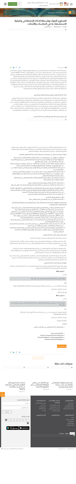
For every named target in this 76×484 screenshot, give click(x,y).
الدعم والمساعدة (41, 400)
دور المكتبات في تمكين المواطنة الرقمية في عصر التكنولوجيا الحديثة (40, 385)
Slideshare (9, 420)
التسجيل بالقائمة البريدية (41, 403)
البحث (46, 2)
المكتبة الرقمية (39, 2)
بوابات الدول (31, 2)
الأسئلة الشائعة (42, 408)
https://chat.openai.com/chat (21, 286)
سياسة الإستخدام (62, 448)
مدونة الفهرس (47, 26)
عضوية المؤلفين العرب (69, 406)
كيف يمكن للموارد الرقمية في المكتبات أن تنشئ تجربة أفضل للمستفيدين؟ (62, 385)
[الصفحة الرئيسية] (59, 4)
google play (12, 428)
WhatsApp (6, 420)
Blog (28, 423)
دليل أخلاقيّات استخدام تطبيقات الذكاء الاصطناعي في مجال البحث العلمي (37, 104)
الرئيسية (64, 26)
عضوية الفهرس (69, 400)
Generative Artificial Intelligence (54, 339)
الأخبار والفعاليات (57, 26)
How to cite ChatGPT (57, 333)
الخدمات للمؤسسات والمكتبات (54, 401)
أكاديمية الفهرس (41, 415)
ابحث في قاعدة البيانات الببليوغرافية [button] (57, 12)
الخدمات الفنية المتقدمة (55, 405)
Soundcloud (12, 420)
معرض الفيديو (71, 423)
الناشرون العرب (43, 5)
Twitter (25, 420)
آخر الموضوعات (62, 346)
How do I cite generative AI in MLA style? (52, 335)
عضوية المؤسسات (70, 405)
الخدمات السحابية (56, 410)
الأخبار (72, 417)
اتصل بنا (44, 410)
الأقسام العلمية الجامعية (68, 408)
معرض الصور (71, 421)
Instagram (18, 420)
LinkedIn (22, 420)
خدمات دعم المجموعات (55, 407)
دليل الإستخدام (42, 406)
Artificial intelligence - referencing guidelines (51, 337)
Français (61, 433)
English (67, 433)
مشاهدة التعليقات (38, 357)
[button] (19, 67)
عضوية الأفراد (71, 403)
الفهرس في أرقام (70, 419)
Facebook (28, 420)
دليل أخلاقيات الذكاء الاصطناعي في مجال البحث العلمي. (49, 327)
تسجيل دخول (19, 4)
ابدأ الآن (14, 4)
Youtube (15, 420)
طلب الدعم (43, 405)
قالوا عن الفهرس (70, 425)
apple (24, 428)
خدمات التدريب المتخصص (54, 408)
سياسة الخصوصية (71, 448)
